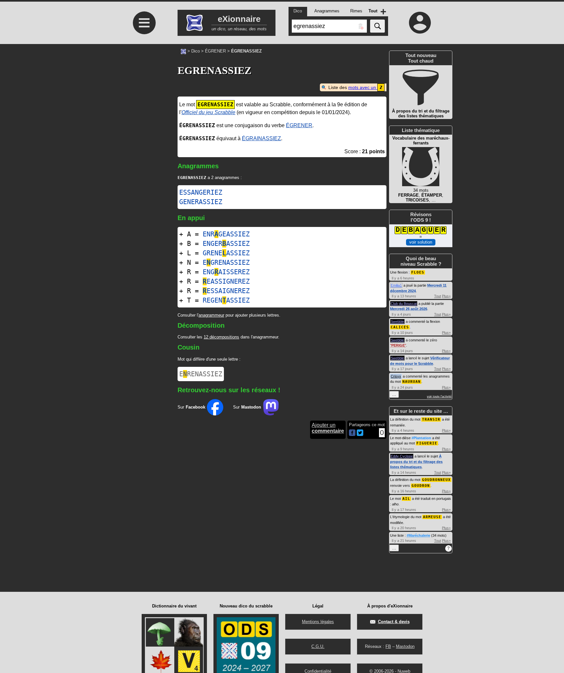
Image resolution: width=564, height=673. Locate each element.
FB (388, 646)
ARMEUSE (432, 517)
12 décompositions (221, 337)
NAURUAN (411, 382)
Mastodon (405, 646)
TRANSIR (431, 419)
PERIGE (398, 345)
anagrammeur (211, 315)
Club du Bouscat (404, 304)
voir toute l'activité (439, 396)
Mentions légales (318, 621)
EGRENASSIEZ (226, 262)
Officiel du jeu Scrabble (208, 112)
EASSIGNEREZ (226, 281)
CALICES (400, 327)
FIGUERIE (426, 443)
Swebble (397, 321)
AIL (406, 499)
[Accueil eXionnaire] (183, 50)
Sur (191, 407)
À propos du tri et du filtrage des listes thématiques (416, 461)
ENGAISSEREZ (226, 272)
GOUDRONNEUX (436, 480)
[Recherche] (377, 26)
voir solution (420, 242)
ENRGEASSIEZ (226, 234)
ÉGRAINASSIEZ (261, 138)
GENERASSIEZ (200, 202)
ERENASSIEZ (200, 374)
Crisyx (396, 376)
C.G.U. (317, 646)
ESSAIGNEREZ (226, 291)
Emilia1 (396, 285)
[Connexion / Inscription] (420, 22)
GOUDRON (421, 486)
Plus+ (446, 296)
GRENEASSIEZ (226, 253)
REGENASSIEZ (226, 300)
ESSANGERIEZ (200, 192)
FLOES (417, 272)
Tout (437, 296)
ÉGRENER (215, 51)
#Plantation (421, 438)
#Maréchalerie (418, 535)
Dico (195, 51)
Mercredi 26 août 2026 (408, 309)
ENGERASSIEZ (226, 243)
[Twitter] (360, 434)
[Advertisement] (143, 163)
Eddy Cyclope (402, 456)
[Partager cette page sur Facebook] (352, 433)
